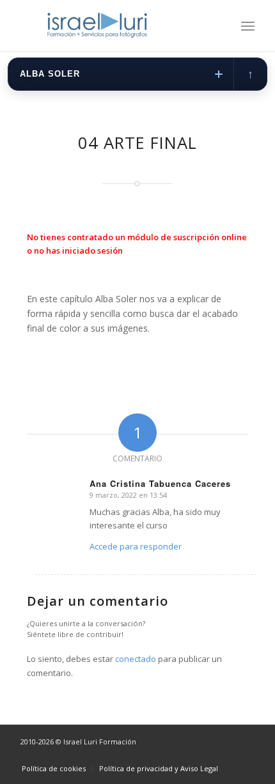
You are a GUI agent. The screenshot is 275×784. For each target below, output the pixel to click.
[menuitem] (248, 25)
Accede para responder (136, 546)
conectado (135, 659)
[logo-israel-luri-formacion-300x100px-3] (113, 25)
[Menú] (248, 25)
